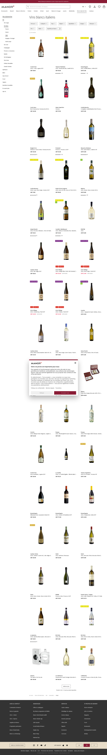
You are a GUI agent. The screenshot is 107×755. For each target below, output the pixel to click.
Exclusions (64, 730)
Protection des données (47, 750)
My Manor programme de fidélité (41, 711)
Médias (86, 733)
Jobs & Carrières (88, 711)
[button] (5, 11)
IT (94, 745)
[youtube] (41, 745)
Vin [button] (46, 695)
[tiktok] (45, 745)
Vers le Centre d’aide (17, 745)
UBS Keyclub (36, 722)
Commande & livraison (15, 707)
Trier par (33, 23)
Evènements (87, 718)
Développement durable (90, 730)
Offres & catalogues (38, 707)
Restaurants (87, 726)
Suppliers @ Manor (14, 722)
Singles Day (36, 730)
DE (79, 745)
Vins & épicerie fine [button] (39, 695)
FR (83, 6)
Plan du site (33, 750)
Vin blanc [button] (51, 695)
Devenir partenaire (66, 718)
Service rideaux (65, 715)
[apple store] (63, 745)
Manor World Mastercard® (40, 715)
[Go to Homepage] (8, 6)
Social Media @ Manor (38, 726)
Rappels (63, 726)
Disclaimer (70, 750)
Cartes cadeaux (65, 707)
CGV (39, 750)
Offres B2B (64, 722)
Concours (63, 733)
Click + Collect (13, 715)
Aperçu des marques (79, 750)
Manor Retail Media (14, 730)
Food (85, 722)
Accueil (31, 695)
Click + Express (13, 718)
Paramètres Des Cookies (60, 750)
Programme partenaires (15, 726)
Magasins (86, 715)
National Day (36, 737)
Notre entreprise (88, 707)
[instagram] (33, 745)
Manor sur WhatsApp (15, 733)
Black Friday (36, 733)
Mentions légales (25, 750)
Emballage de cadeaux (66, 711)
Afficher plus (66, 686)
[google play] (67, 745)
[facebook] (37, 745)
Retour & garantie (14, 711)
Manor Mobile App (37, 718)
